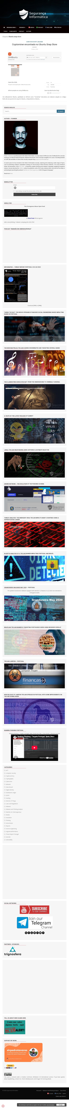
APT (7, 770)
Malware (40, 41)
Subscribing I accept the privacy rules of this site (28, 191)
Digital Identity (10, 790)
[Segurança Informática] (4, 27)
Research (22, 27)
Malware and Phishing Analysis (14, 809)
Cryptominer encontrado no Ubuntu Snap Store (34, 44)
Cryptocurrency (10, 776)
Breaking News (11, 27)
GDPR (7, 795)
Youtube (51, 1093)
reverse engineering (11, 828)
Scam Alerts (13, 31)
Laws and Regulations (12, 803)
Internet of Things (11, 801)
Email (14, 185)
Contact (21, 31)
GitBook (58, 27)
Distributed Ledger (11, 792)
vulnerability (9, 840)
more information (50, 1104)
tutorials (8, 837)
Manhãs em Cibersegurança (13, 812)
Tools (5, 31)
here (11, 173)
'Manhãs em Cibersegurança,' (30, 170)
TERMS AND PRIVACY (61, 1096)
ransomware (9, 823)
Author (28, 31)
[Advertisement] (16, 872)
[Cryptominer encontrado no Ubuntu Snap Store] (34, 73)
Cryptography (9, 778)
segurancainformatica (12, 831)
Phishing (8, 820)
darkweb (8, 784)
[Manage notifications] (3, 1106)
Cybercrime (9, 781)
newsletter (9, 817)
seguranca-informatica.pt (41, 159)
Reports (8, 826)
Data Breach (9, 787)
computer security (31, 41)
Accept (60, 1105)
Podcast (40, 27)
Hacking (8, 798)
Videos (32, 27)
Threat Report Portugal (12, 834)
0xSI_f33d (49, 27)
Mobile (8, 815)
